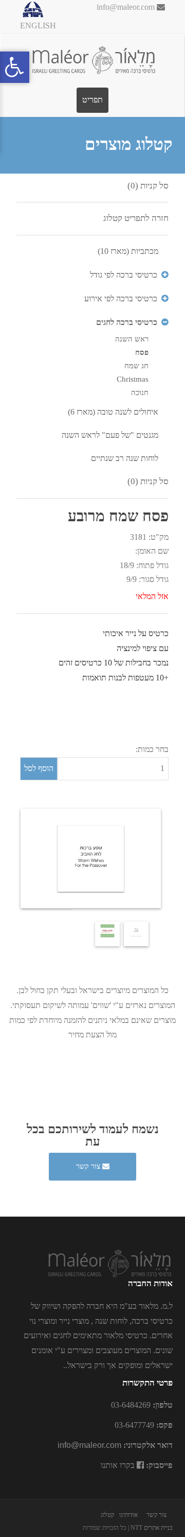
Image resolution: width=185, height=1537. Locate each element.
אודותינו (128, 1514)
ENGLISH (38, 25)
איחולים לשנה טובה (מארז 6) (113, 411)
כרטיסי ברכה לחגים (126, 322)
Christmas (133, 379)
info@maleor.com (127, 7)
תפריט (92, 99)
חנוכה (140, 392)
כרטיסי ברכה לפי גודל (123, 274)
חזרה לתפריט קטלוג (136, 218)
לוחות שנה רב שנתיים (124, 458)
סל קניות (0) (148, 186)
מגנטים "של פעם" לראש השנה (110, 435)
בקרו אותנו (119, 1465)
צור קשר (89, 1166)
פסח (142, 352)
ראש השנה (132, 339)
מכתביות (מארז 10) (128, 251)
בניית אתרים (158, 1527)
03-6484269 (131, 1405)
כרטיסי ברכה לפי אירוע (120, 298)
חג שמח (136, 366)
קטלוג (107, 1514)
